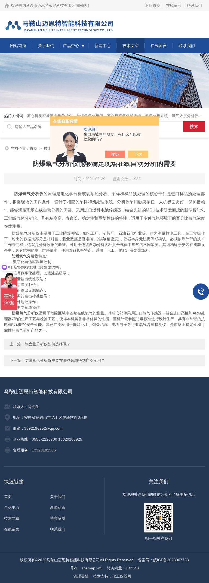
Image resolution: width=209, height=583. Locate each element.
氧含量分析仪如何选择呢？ (47, 344)
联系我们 (194, 5)
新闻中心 (102, 45)
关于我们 (46, 45)
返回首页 (152, 5)
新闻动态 (57, 507)
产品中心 (71, 45)
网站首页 (18, 45)
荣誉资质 (57, 518)
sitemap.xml (92, 568)
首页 (33, 148)
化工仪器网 (121, 576)
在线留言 (173, 5)
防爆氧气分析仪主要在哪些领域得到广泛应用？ (65, 360)
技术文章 (130, 45)
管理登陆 (81, 576)
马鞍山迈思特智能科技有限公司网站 (56, 5)
